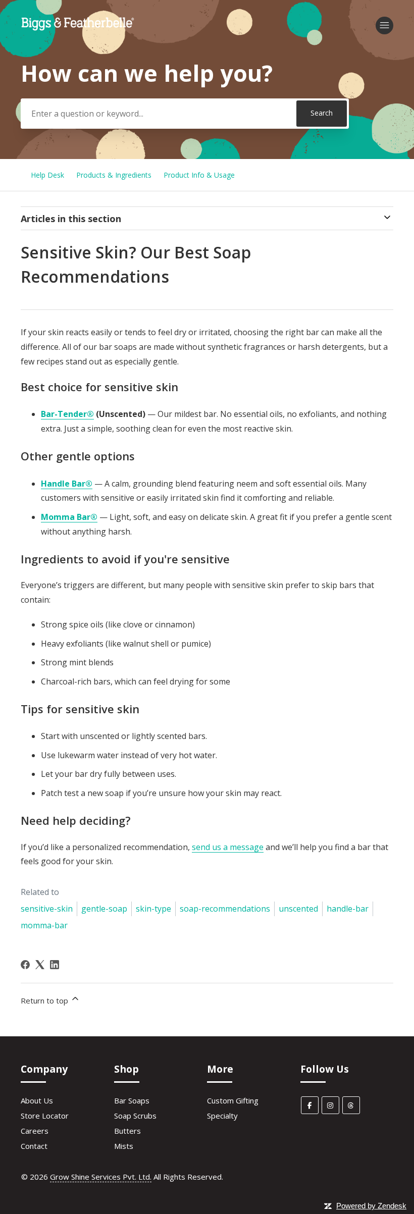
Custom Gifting (232, 1100)
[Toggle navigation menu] (384, 25)
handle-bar (348, 908)
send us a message (228, 847)
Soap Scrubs (135, 1116)
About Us (37, 1100)
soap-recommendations (225, 908)
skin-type (153, 908)
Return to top (45, 1000)
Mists (123, 1146)
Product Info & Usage (199, 175)
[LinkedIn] (54, 964)
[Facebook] (25, 964)
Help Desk (47, 175)
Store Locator (45, 1116)
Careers (34, 1131)
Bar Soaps (131, 1100)
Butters (127, 1131)
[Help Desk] (78, 30)
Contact (34, 1146)
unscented (298, 908)
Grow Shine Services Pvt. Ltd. (100, 1177)
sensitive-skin (47, 908)
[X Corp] (39, 964)
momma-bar (44, 925)
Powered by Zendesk (371, 1205)
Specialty (222, 1116)
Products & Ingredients (113, 175)
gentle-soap (104, 908)
